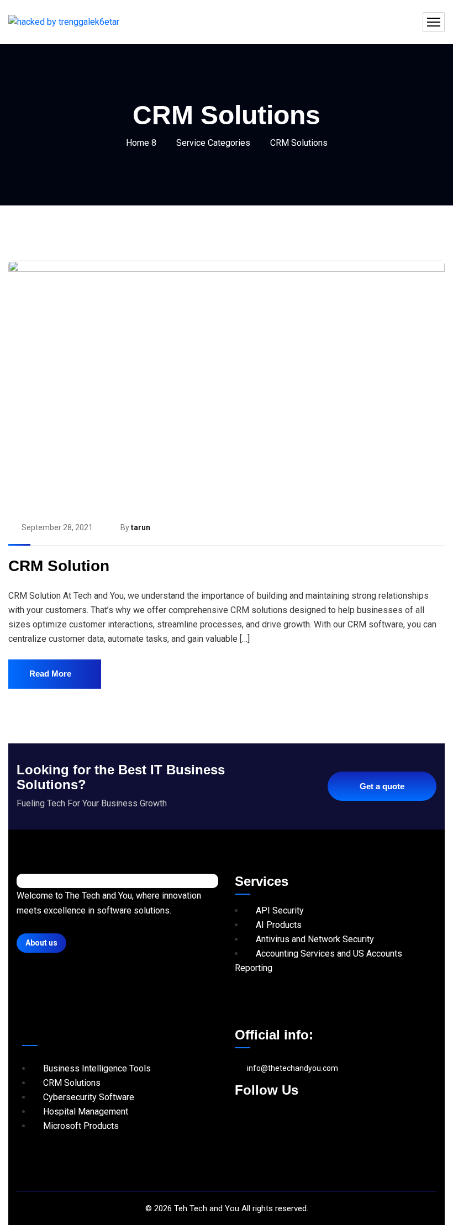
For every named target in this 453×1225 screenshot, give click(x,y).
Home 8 (141, 143)
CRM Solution (58, 565)
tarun (140, 527)
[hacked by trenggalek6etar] (63, 22)
